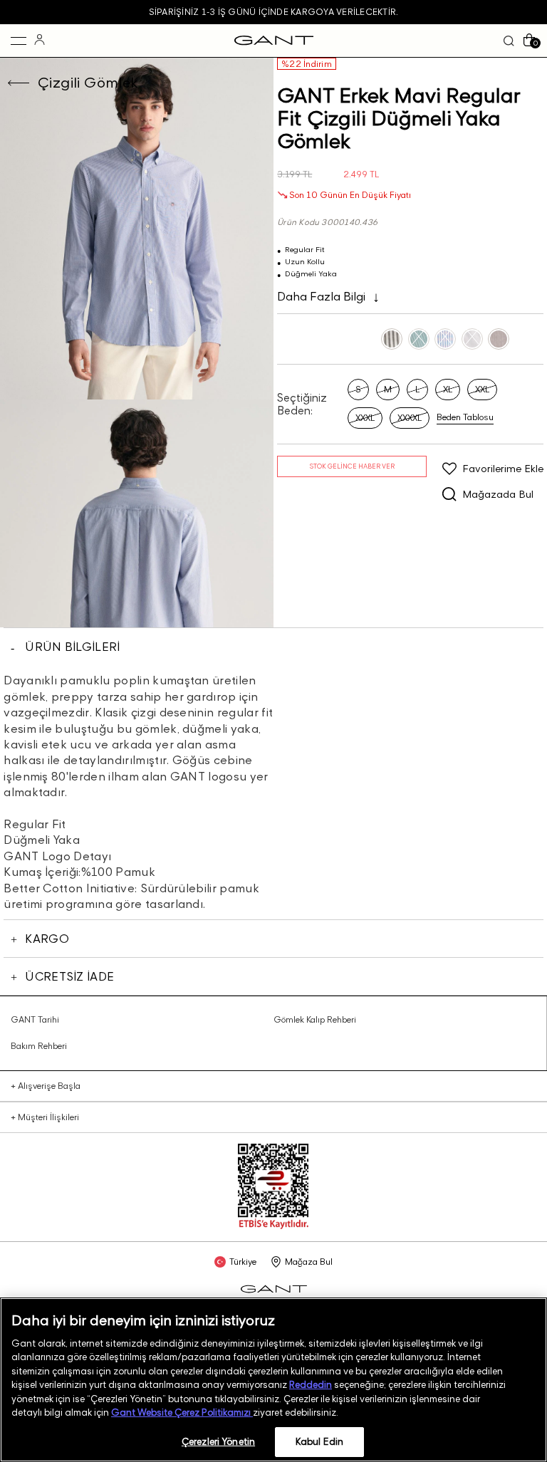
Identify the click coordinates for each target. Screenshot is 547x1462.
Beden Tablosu (465, 417)
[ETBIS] (273, 1226)
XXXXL (409, 417)
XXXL (365, 417)
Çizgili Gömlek (88, 82)
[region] (273, 1379)
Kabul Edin (319, 1441)
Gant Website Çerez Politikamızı (182, 1412)
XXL (482, 389)
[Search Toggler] (509, 41)
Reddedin (310, 1384)
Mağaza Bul (309, 1261)
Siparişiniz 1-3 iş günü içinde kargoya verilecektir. (273, 11)
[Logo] (273, 40)
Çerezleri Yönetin (218, 1441)
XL (447, 389)
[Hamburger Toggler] (18, 40)
